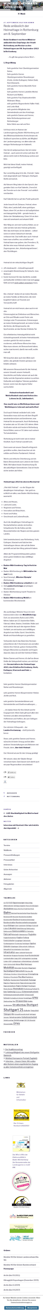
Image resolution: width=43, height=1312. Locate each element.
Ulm (12, 1014)
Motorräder (17, 968)
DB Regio (29, 925)
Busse (6, 925)
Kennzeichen (8, 955)
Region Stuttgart (22, 986)
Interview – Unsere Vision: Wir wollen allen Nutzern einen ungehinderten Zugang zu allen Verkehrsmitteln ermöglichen (21, 1064)
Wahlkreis (8, 850)
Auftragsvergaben (20, 905)
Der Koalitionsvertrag (14, 1049)
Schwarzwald (29, 995)
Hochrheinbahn (16, 949)
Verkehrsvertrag (8, 1020)
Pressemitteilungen (12, 855)
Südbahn (27, 1010)
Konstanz (21, 955)
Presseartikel (9, 860)
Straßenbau (19, 1004)
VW (25, 1020)
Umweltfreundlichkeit (22, 1014)
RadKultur (7, 980)
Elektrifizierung (21, 928)
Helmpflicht (7, 949)
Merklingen (28, 964)
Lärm (5, 964)
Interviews (8, 865)
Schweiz (7, 998)
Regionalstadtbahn (10, 986)
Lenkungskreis (26, 958)
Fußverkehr (27, 940)
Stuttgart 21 (13, 1010)
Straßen (30, 1001)
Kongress (15, 955)
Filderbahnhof (23, 934)
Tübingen (7, 1014)
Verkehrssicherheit (29, 1017)
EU (26, 931)
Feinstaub (15, 934)
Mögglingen (32, 968)
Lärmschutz (11, 964)
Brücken (16, 916)
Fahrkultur (30, 931)
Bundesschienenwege (27, 919)
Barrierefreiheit (22, 913)
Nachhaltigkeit (9, 971)
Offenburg (7, 974)
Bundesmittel (8, 919)
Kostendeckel (34, 955)
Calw (16, 925)
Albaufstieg (28, 903)
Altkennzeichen (8, 905)
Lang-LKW (17, 958)
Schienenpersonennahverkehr (14, 995)
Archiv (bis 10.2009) (12, 1285)
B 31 (32, 909)
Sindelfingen (28, 998)
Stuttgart (32, 1004)
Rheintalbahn (18, 989)
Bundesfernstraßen (25, 916)
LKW (9, 961)
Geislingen (25, 943)
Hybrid (27, 949)
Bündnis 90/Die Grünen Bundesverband (20, 1265)
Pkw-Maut (22, 977)
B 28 (25, 909)
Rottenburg (13, 796)
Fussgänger (18, 940)
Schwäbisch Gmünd (16, 998)
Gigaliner (33, 943)
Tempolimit (35, 1010)
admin (31, 22)
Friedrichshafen (9, 940)
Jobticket (22, 952)
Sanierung (11, 992)
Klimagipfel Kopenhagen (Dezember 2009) (21, 1280)
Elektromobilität (18, 931)
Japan (17, 952)
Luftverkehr (35, 961)
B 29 (29, 909)
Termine (7, 845)
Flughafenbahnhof (10, 937)
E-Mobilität (12, 928)
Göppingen (14, 946)
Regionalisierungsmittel (28, 983)
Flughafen (32, 934)
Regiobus (7, 983)
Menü (22, 14)
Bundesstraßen (10, 922)
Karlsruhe (29, 952)
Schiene (19, 992)
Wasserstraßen (8, 1024)
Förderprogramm (9, 943)
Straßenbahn (8, 1005)
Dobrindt (35, 925)
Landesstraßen (9, 958)
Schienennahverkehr (30, 992)
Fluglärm (20, 937)
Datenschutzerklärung (15, 1308)
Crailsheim (22, 925)
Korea (26, 955)
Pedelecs (7, 977)
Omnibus (14, 974)
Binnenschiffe (8, 916)
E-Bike (6, 928)
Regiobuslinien (15, 983)
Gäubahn (7, 946)
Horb (23, 949)
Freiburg (26, 937)
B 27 (22, 909)
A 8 (7, 903)
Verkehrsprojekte (15, 1017)
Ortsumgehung (33, 974)
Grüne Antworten (11, 870)
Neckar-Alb (29, 971)
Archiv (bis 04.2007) (12, 1290)
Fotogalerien (9, 884)
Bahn (7, 912)
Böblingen (11, 925)
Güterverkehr (23, 946)
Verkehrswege (19, 1020)
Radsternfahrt (15, 980)
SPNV (35, 998)
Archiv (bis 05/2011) (12, 1275)
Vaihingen (33, 1014)
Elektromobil (8, 931)
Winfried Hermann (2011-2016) (21, 5)
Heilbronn (31, 946)
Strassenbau (21, 1001)
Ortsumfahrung (22, 974)
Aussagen (12, 793)
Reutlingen (32, 986)
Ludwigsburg (16, 961)
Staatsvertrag (8, 1001)
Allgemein (8, 889)
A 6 (5, 903)
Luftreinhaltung (26, 961)
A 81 (10, 903)
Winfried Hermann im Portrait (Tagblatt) (21, 1058)
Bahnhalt (14, 913)
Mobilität (9, 967)
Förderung (18, 943)
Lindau (6, 961)
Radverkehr (24, 980)
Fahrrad (7, 934)
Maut (22, 964)
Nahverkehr (20, 971)
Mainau (18, 964)
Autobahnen (9, 908)
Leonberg (34, 958)
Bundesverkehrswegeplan (26, 922)
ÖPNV (16, 1023)
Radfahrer (29, 977)
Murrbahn (25, 968)
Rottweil (35, 989)
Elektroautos (30, 928)
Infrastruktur (9, 952)
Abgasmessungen (18, 903)
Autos (16, 909)
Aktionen (7, 879)
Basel (29, 913)
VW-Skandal (31, 1020)
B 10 (19, 909)
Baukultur (34, 913)
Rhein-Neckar (8, 989)
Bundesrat (16, 919)
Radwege (32, 980)
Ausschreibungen (32, 905)
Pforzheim (14, 977)
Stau (13, 1001)
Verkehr (6, 1017)
